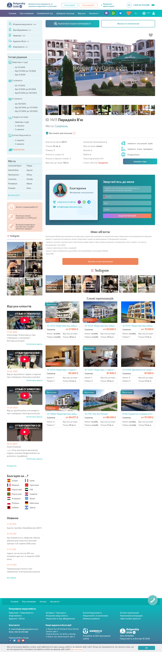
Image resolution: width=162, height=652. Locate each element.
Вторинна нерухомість (24, 24)
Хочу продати (88, 5)
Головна (12, 13)
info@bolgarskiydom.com (69, 207)
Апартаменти (20, 47)
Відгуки (82, 13)
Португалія (17, 494)
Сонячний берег (15, 165)
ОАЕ (31, 489)
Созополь (12, 179)
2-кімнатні (17, 80)
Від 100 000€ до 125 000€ (26, 107)
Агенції (43, 601)
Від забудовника (22, 30)
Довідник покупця (65, 13)
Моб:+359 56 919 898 (18, 632)
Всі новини (11, 578)
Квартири (19, 35)
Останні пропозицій (129, 612)
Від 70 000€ (20, 74)
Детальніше (76, 649)
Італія (32, 480)
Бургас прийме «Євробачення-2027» (24, 528)
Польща (15, 503)
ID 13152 (75, 325)
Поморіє (11, 188)
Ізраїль (33, 507)
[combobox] (107, 197)
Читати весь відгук (34, 344)
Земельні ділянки (91, 618)
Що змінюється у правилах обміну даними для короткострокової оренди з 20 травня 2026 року (23, 540)
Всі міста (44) (14, 195)
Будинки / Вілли (17, 618)
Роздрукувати (133, 154)
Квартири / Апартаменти (21, 612)
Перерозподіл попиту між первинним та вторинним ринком (23, 570)
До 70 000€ (20, 85)
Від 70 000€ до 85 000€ (25, 89)
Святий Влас (13, 170)
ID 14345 (104, 369)
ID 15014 (69, 369)
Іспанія (15, 480)
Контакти (93, 13)
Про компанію (27, 13)
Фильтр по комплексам (128, 23)
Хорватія (33, 494)
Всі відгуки (11, 466)
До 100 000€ (20, 104)
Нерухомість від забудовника (60, 618)
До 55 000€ (20, 67)
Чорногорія (17, 489)
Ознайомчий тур (45, 13)
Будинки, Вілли (21, 41)
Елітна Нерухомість (21, 135)
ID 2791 (96, 413)
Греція (32, 498)
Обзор (29, 174)
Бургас (30, 170)
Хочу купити (69, 5)
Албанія (15, 507)
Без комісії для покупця (60, 133)
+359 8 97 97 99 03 (66, 202)
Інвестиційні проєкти (130, 618)
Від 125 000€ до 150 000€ (26, 111)
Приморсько (13, 174)
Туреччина (34, 485)
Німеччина (34, 503)
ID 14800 (74, 413)
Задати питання (127, 215)
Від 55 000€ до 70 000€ (25, 71)
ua (148, 13)
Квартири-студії (20, 62)
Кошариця (12, 183)
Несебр (30, 179)
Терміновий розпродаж (131, 615)
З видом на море (20, 117)
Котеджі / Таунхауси (56, 612)
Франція (15, 485)
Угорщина (16, 498)
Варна (29, 183)
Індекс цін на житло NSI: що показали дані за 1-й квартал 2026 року (23, 556)
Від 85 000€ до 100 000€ (26, 93)
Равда (29, 165)
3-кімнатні (17, 98)
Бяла (29, 188)
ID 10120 (107, 325)
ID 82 (141, 413)
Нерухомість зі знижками (95, 615)
